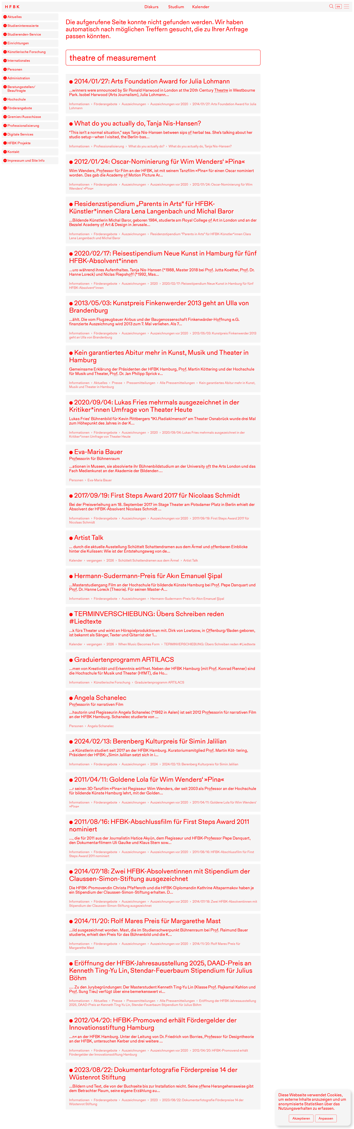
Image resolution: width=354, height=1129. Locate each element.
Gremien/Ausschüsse (24, 117)
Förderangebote (19, 108)
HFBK (12, 7)
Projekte (19, 143)
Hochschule (16, 99)
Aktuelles (14, 17)
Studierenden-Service (24, 34)
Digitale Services (20, 134)
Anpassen (326, 1118)
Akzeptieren (301, 1118)
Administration (18, 78)
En (338, 6)
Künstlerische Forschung (26, 52)
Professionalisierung (23, 126)
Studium (176, 6)
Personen (14, 69)
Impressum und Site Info (26, 161)
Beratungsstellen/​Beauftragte (21, 88)
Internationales (18, 61)
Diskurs (151, 6)
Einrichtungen (18, 43)
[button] (5, 16)
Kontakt (13, 152)
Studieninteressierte (23, 26)
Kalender (200, 6)
